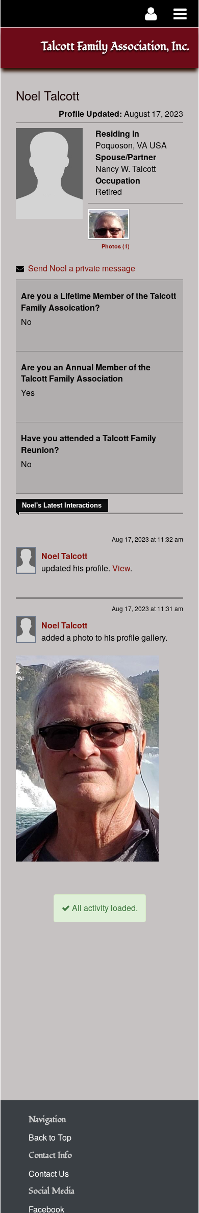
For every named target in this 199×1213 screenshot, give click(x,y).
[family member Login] (151, 13)
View (121, 568)
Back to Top (50, 1137)
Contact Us (49, 1173)
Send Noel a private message (81, 268)
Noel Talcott (64, 555)
